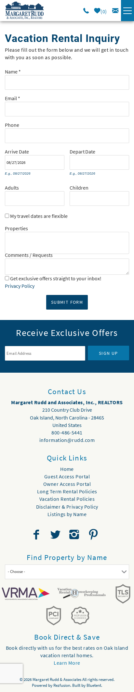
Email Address (45, 341)
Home (67, 469)
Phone (12, 124)
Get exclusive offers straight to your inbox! (53, 282)
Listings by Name (67, 514)
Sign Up (108, 353)
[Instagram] (75, 534)
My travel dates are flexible (39, 216)
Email (12, 97)
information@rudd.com (67, 440)
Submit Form (67, 302)
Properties (16, 227)
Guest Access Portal (67, 476)
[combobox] (67, 243)
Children (79, 186)
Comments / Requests (29, 254)
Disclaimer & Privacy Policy (67, 506)
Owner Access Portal (67, 484)
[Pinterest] (94, 534)
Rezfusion (61, 685)
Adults (12, 186)
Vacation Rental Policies (67, 499)
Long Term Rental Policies (67, 491)
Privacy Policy (19, 286)
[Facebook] (37, 534)
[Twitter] (55, 534)
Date (24, 150)
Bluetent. (94, 685)
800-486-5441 (67, 432)
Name (13, 70)
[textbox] (9, 240)
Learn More (67, 662)
